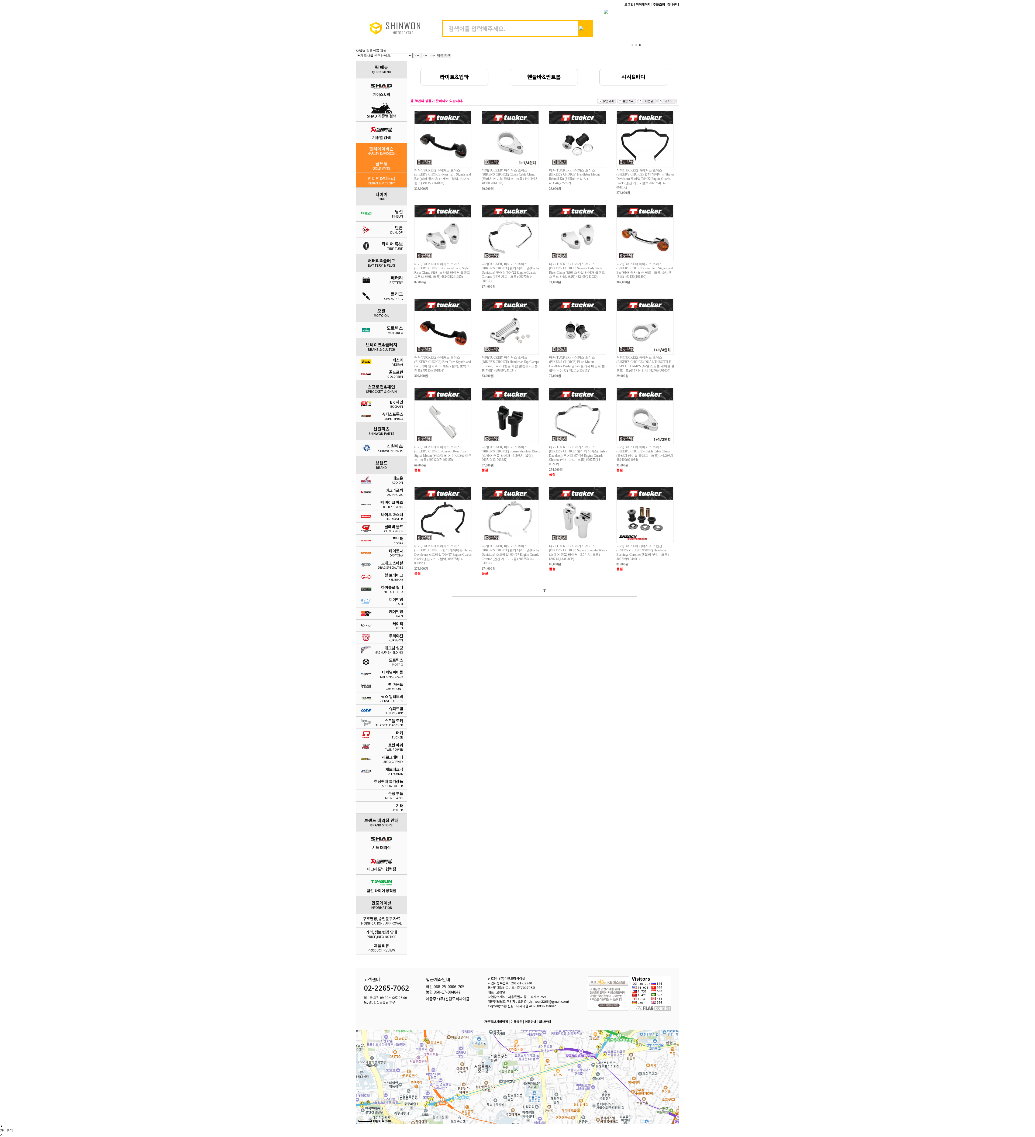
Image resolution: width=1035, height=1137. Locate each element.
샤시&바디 (633, 77)
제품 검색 (444, 55)
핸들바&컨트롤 (544, 77)
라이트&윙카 (454, 77)
